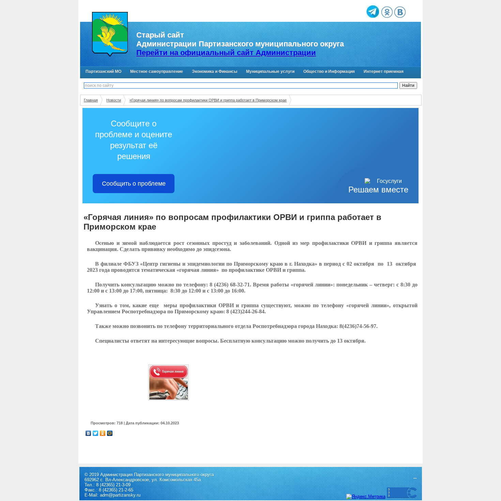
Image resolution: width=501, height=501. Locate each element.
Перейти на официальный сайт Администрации (226, 52)
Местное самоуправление (156, 71)
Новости (113, 100)
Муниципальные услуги (270, 71)
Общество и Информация (329, 71)
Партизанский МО (103, 71)
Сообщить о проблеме (134, 183)
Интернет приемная (384, 71)
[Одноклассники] (102, 433)
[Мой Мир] (109, 433)
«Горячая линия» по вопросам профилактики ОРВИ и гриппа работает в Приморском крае (208, 100)
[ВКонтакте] (88, 433)
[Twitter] (95, 433)
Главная (91, 100)
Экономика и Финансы (214, 71)
